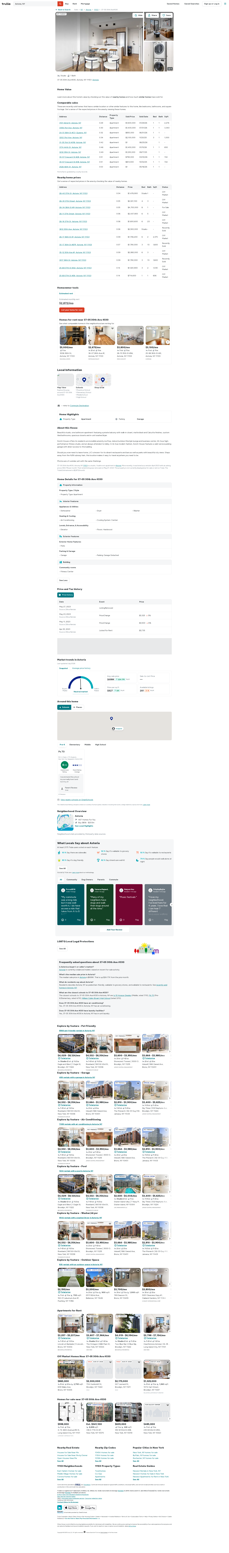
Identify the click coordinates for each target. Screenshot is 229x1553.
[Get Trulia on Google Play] (88, 1507)
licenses (121, 1491)
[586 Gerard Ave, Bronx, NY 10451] (155, 1043)
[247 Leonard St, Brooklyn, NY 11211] (128, 1369)
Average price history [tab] (81, 668)
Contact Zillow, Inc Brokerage (67, 1502)
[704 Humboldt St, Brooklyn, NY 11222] (99, 1369)
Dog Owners (87, 879)
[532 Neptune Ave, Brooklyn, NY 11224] (155, 1090)
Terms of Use (126, 1516)
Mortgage (85, 4)
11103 (96, 10)
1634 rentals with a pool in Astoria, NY (76, 1171)
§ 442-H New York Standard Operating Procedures (72, 1494)
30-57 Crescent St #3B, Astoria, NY (74, 162)
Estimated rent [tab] (66, 293)
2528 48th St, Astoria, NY (70, 167)
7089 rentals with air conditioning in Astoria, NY (80, 1124)
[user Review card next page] (172, 905)
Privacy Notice (153, 1516)
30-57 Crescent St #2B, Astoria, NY (74, 157)
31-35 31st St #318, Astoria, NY (72, 142)
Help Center (104, 1532)
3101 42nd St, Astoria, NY (70, 123)
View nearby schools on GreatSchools (77, 800)
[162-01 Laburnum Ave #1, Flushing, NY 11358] (71, 1277)
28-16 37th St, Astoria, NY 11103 (73, 221)
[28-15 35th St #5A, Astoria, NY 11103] (130, 335)
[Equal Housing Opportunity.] (84, 1532)
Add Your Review (114, 930)
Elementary (75, 744)
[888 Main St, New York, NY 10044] (99, 1323)
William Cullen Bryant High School (96, 998)
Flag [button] (79, 920)
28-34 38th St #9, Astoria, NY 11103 (74, 207)
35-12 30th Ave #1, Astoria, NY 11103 (75, 252)
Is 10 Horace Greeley (122, 995)
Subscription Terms (137, 1516)
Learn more (146, 804)
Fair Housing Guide (88, 1516)
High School (100, 744)
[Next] (168, 342)
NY (82, 10)
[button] (60, 3)
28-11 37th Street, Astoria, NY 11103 (74, 214)
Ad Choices (162, 1516)
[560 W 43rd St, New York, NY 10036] (99, 1043)
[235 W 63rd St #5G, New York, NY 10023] (157, 1412)
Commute (113, 879)
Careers (97, 1516)
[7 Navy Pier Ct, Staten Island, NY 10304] (127, 1183)
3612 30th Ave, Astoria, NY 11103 (73, 229)
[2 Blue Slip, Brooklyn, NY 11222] (128, 1323)
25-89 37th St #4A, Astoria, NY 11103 (75, 268)
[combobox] (38, 3)
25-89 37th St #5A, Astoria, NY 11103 (75, 275)
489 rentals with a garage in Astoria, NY (77, 1077)
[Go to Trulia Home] (7, 3)
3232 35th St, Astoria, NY (70, 152)
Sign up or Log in (211, 4)
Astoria (88, 10)
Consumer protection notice (93, 1498)
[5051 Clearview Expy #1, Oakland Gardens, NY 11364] (155, 1277)
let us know (132, 1526)
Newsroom (104, 1516)
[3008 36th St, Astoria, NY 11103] (73, 335)
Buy (67, 4)
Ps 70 (151, 995)
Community (72, 879)
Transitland (87, 1485)
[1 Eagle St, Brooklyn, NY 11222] (71, 1043)
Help (145, 1516)
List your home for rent (71, 310)
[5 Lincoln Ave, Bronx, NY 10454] (71, 1323)
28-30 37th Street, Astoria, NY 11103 (75, 201)
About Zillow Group (74, 1516)
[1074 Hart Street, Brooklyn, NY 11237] (157, 1369)
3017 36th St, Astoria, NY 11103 (72, 260)
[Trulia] (59, 1507)
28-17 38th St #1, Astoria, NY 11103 (74, 237)
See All (63, 868)
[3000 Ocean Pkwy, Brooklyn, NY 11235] (127, 1043)
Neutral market (81, 691)
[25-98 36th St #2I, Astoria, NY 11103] (159, 335)
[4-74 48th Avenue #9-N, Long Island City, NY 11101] (71, 1412)
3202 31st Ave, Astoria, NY (70, 137)
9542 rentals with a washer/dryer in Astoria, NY (80, 1218)
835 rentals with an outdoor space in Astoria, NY (81, 1264)
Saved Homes (173, 4)
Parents (101, 879)
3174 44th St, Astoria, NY (70, 147)
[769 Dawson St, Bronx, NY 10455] (127, 1277)
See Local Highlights (84, 826)
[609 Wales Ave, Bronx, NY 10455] (71, 1369)
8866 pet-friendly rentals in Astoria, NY (77, 1031)
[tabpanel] (114, 330)
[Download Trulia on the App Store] (71, 1507)
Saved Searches (191, 4)
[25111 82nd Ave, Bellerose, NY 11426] (99, 1277)
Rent (75, 4)
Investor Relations (114, 1516)
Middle (88, 744)
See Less (64, 580)
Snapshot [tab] (63, 668)
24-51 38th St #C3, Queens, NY (73, 133)
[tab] (65, 594)
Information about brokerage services (73, 1498)
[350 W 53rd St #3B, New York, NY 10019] (128, 1412)
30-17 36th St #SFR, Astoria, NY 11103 (75, 245)
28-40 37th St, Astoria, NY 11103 (73, 193)
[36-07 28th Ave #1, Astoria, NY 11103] (101, 335)
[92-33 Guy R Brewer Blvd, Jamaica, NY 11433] (127, 1090)
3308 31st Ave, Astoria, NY (70, 128)
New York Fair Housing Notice (66, 1496)
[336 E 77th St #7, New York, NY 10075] (99, 1412)
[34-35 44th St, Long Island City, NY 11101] (157, 1323)
